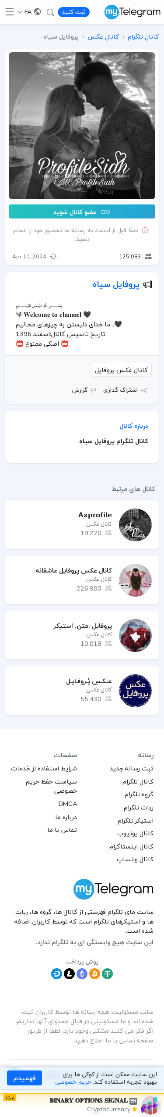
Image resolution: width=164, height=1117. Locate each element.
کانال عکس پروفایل (121, 369)
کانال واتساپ (135, 859)
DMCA (68, 803)
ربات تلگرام (139, 807)
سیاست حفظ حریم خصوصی (51, 786)
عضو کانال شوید (75, 211)
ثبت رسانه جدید (132, 768)
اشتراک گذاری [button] (120, 390)
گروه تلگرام (139, 794)
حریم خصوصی (73, 1082)
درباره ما (66, 817)
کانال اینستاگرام (131, 846)
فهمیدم (25, 1078)
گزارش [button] (79, 390)
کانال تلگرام (138, 781)
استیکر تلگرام (136, 820)
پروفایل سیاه (116, 284)
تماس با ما (62, 829)
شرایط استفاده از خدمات (44, 768)
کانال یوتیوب (135, 833)
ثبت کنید (74, 11)
